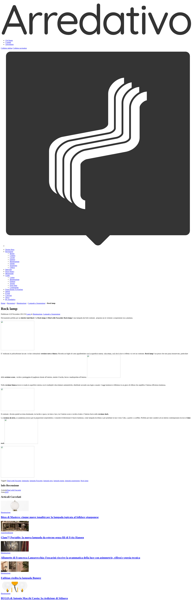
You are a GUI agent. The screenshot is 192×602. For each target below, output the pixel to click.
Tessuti (12, 283)
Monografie (9, 273)
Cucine (12, 258)
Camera (12, 256)
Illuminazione (14, 262)
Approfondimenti (7, 533)
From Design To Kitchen (14, 289)
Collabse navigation (20, 48)
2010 (6, 492)
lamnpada (25, 481)
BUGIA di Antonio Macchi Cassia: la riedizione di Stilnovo (34, 598)
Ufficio (12, 268)
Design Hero (9, 250)
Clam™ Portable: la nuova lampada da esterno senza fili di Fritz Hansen (42, 537)
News (7, 297)
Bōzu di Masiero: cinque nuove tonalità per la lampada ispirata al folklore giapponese (50, 517)
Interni (7, 291)
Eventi (7, 293)
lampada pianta (59, 481)
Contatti (8, 42)
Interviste (8, 270)
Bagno (12, 254)
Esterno (12, 260)
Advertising (9, 44)
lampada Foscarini (36, 481)
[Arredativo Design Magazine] (96, 35)
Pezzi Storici (9, 271)
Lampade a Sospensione (36, 303)
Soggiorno (13, 266)
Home (3, 303)
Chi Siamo (9, 40)
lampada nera (48, 481)
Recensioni (9, 252)
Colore (12, 277)
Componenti (14, 287)
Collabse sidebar (6, 48)
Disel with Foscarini (14, 481)
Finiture (12, 281)
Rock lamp (84, 481)
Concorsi (8, 295)
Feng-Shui (13, 285)
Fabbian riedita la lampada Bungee (21, 577)
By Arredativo (10, 299)
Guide (7, 275)
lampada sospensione (72, 481)
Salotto (12, 264)
